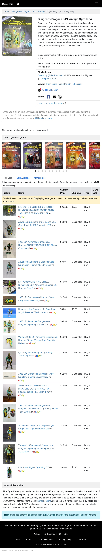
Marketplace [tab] (40, 178)
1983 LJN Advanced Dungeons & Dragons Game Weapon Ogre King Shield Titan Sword (38, 408)
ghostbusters (66, 529)
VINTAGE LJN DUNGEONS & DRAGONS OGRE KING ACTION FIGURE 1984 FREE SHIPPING (34, 388)
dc (74, 525)
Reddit (65, 534)
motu (47, 525)
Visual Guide (65, 84)
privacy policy (65, 539)
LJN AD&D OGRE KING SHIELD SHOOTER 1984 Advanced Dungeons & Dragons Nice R (37, 285)
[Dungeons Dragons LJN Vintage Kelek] (32, 155)
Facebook (52, 534)
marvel (18, 525)
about (28, 539)
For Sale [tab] (8, 178)
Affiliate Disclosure (43, 118)
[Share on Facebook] (48, 96)
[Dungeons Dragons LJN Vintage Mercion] (76, 155)
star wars (9, 525)
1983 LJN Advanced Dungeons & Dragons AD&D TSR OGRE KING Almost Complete (37, 245)
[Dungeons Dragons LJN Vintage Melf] (54, 155)
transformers (29, 525)
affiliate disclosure (44, 539)
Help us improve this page (50, 103)
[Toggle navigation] (96, 3)
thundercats (82, 525)
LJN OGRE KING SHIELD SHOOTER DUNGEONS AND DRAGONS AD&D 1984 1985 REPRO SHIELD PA (36, 210)
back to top (82, 539)
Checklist (77, 84)
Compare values (48, 78)
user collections (43, 501)
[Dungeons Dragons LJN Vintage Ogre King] (17, 36)
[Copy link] (59, 97)
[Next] (97, 155)
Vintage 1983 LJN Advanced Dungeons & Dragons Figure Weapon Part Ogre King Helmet (38, 340)
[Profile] (18, 3)
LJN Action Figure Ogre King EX (33, 467)
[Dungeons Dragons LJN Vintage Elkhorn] (11, 155)
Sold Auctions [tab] (22, 178)
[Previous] (4, 155)
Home (6, 11)
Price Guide (51, 84)
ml (44, 529)
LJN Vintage (39, 11)
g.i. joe (40, 525)
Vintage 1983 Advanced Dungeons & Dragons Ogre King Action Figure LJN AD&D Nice (36, 448)
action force (52, 529)
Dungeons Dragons (21, 11)
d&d (39, 529)
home (17, 539)
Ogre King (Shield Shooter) (50, 75)
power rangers (64, 525)
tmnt (54, 525)
